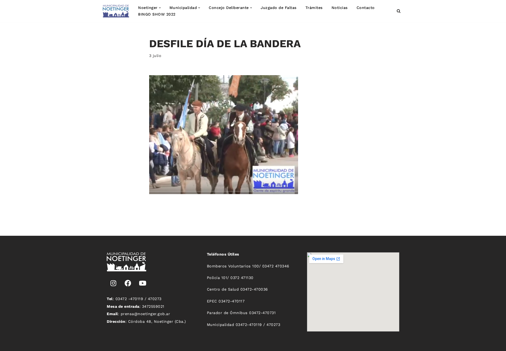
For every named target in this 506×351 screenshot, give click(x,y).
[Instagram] (113, 283)
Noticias (340, 8)
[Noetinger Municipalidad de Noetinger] (116, 11)
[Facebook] (128, 283)
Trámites (314, 8)
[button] (160, 8)
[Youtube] (142, 283)
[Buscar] (399, 11)
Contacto (366, 8)
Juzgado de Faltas (279, 8)
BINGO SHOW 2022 (157, 14)
